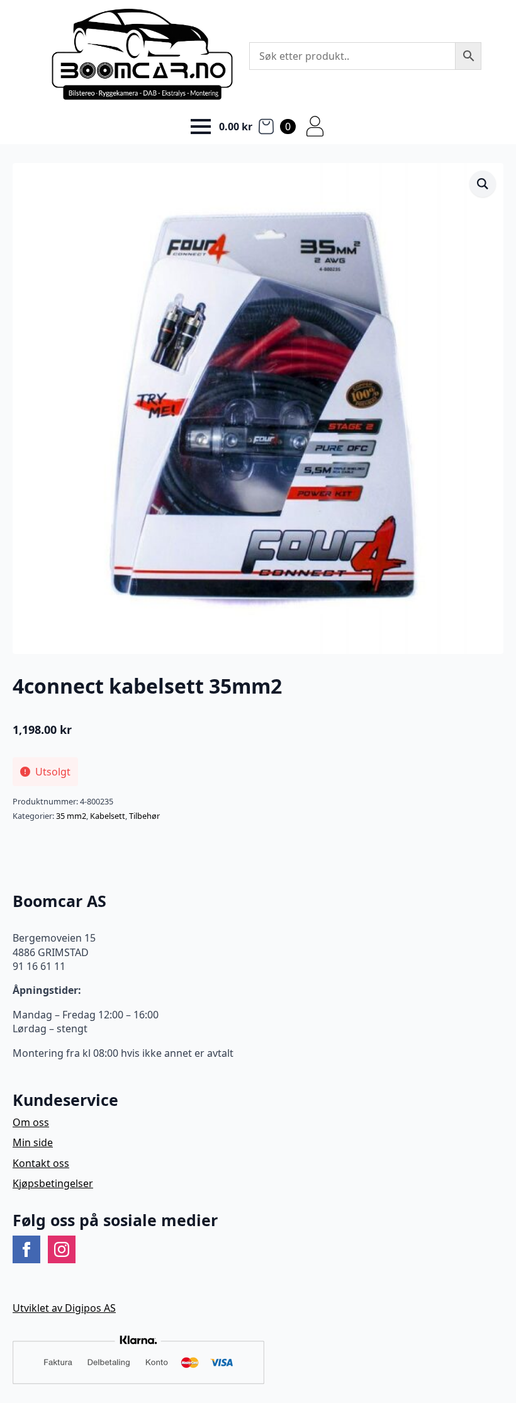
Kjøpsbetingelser (53, 1183)
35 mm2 (71, 815)
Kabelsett (107, 815)
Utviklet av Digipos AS (64, 1308)
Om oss (31, 1122)
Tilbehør (144, 815)
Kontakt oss (41, 1163)
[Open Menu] (201, 126)
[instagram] (62, 1249)
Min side (33, 1142)
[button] (482, 184)
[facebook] (26, 1249)
